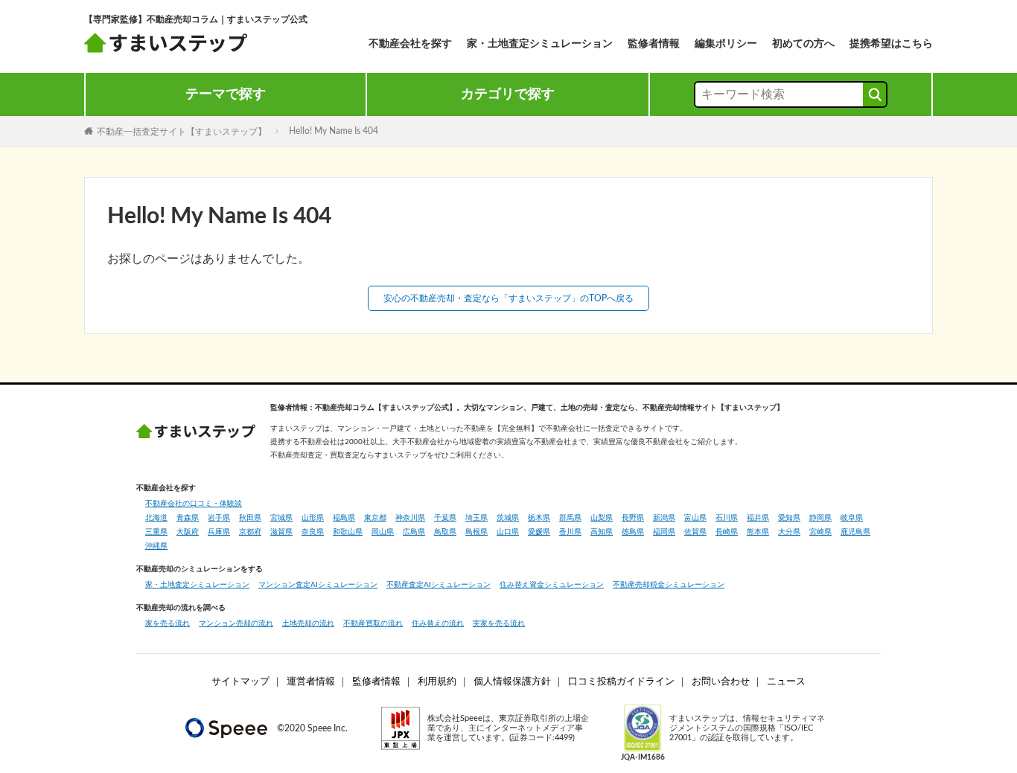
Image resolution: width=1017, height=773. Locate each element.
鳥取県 (445, 532)
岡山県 (383, 532)
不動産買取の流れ (373, 623)
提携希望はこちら (891, 44)
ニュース (786, 682)
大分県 (789, 532)
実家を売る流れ (499, 623)
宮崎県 (820, 532)
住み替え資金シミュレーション (552, 584)
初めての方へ (803, 44)
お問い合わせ (721, 682)
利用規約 (437, 682)
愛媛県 (539, 532)
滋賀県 (281, 532)
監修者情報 (654, 44)
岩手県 (219, 518)
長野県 (633, 518)
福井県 (758, 518)
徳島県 (633, 532)
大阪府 (187, 532)
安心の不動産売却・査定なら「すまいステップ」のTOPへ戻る (508, 298)
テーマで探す (225, 94)
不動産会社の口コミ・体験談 (193, 503)
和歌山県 (348, 532)
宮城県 (281, 518)
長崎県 (726, 532)
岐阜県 (852, 518)
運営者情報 (311, 682)
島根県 (476, 532)
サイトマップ (240, 682)
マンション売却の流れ (236, 623)
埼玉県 (476, 518)
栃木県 (539, 518)
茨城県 (508, 518)
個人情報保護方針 (512, 682)
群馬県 (570, 518)
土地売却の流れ (308, 623)
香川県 (570, 532)
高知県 (601, 532)
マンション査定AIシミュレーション (317, 584)
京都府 (250, 532)
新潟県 (664, 518)
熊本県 (758, 532)
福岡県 (664, 532)
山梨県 (601, 518)
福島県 (344, 518)
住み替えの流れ (438, 623)
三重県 (156, 532)
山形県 (313, 518)
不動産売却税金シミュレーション (668, 584)
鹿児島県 (855, 532)
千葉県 (445, 518)
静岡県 (820, 518)
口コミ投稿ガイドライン (621, 682)
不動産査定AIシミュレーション (438, 584)
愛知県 (789, 518)
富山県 (695, 518)
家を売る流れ (167, 623)
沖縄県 (156, 546)
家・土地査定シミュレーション (540, 44)
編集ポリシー (726, 44)
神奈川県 (410, 518)
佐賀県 (695, 532)
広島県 (414, 532)
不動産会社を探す (410, 44)
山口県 (508, 532)
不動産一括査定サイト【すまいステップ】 (182, 130)
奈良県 (313, 532)
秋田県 (250, 518)
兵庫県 (219, 532)
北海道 (156, 518)
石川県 (726, 518)
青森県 (187, 518)
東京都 (375, 518)
